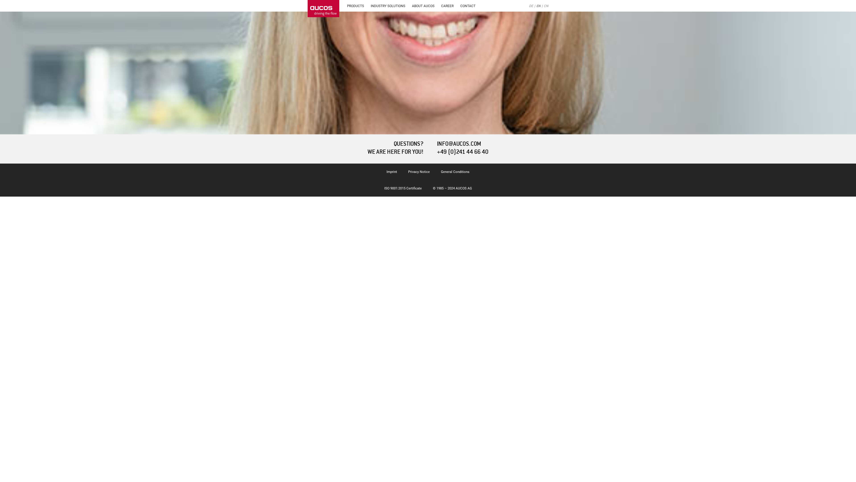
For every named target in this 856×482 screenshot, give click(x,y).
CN (546, 6)
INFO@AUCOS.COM (459, 144)
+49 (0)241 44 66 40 (462, 152)
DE (531, 6)
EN (538, 6)
